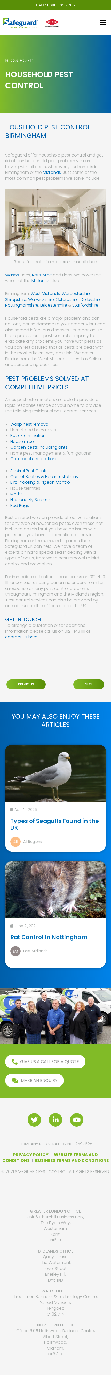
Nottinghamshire (21, 305)
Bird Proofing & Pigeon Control (40, 482)
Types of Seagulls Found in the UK (54, 824)
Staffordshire (85, 305)
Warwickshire (41, 299)
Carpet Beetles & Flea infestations (44, 477)
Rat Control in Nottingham (49, 937)
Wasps (12, 275)
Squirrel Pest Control (30, 471)
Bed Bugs (19, 506)
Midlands (52, 172)
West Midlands (45, 293)
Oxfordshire (67, 299)
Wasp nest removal (29, 424)
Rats (36, 275)
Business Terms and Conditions (72, 1160)
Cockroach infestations (34, 459)
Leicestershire (54, 305)
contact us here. (21, 637)
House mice (22, 441)
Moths (16, 494)
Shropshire (15, 299)
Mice (48, 275)
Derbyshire (91, 299)
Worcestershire (77, 293)
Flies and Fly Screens (30, 500)
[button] (103, 22)
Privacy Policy (31, 1155)
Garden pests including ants (38, 447)
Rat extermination (28, 436)
